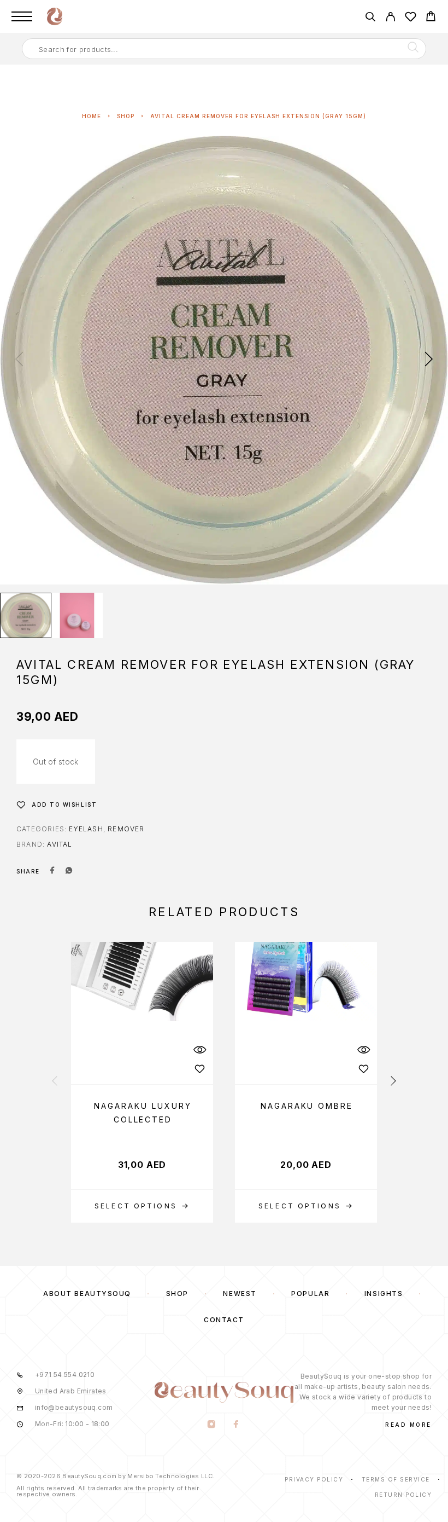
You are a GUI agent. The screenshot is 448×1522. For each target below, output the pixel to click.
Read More (408, 1424)
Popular (310, 1293)
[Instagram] (211, 1425)
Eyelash (86, 829)
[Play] (25, 615)
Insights (383, 1293)
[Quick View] (199, 1050)
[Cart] (431, 18)
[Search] (370, 18)
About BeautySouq (87, 1293)
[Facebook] (236, 1425)
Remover (126, 829)
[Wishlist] (410, 18)
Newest (239, 1293)
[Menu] (22, 16)
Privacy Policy (314, 1479)
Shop (125, 116)
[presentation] (19, 360)
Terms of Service (396, 1479)
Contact (224, 1320)
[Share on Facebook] (52, 871)
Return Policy (403, 1494)
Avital (59, 844)
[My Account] (390, 18)
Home (91, 116)
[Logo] (55, 16)
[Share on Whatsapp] (69, 871)
